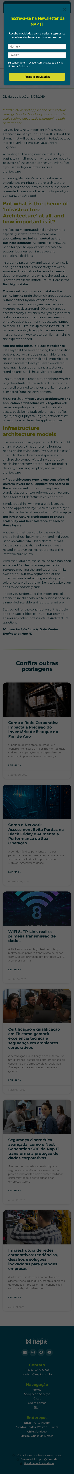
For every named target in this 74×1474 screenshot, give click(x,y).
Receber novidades (37, 77)
